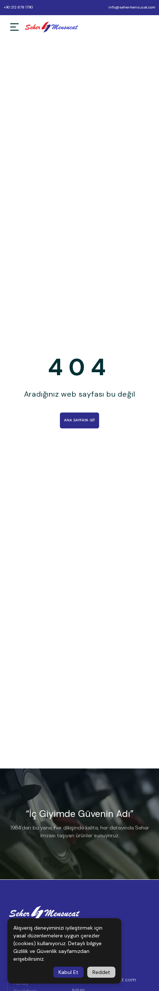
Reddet (101, 972)
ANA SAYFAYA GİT (79, 420)
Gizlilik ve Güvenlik (35, 951)
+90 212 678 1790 (18, 7)
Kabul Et (68, 972)
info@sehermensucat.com (131, 7)
